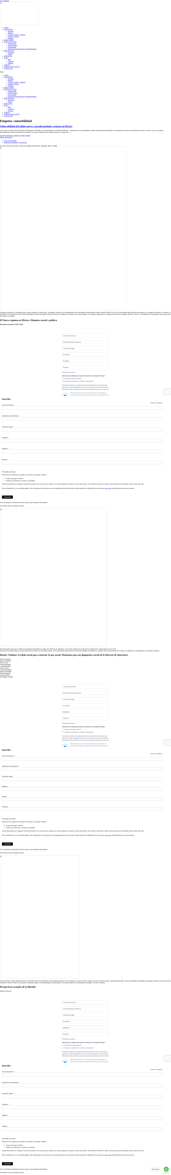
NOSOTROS (8, 29)
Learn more (108, 488)
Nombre (5, 460)
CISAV (6, 28)
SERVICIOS (8, 56)
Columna (11, 61)
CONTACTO (8, 68)
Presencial (11, 52)
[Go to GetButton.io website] (166, 1173)
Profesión (5, 438)
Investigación (12, 44)
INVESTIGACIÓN (10, 42)
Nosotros (11, 31)
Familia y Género (13, 36)
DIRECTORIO (9, 40)
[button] (85, 72)
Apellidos (5, 449)
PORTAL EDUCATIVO (12, 67)
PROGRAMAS (9, 51)
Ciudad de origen (8, 427)
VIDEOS (7, 65)
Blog (9, 60)
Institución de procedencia (11, 416)
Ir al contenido (4, 1)
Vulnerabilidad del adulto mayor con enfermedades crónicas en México (36, 126)
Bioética (10, 33)
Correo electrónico (8, 405)
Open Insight (12, 47)
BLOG (6, 58)
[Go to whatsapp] (166, 1169)
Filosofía (10, 38)
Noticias (10, 63)
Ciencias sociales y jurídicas (16, 35)
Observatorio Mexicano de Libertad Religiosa (22, 49)
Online (10, 54)
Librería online (12, 45)
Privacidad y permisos (9, 472)
